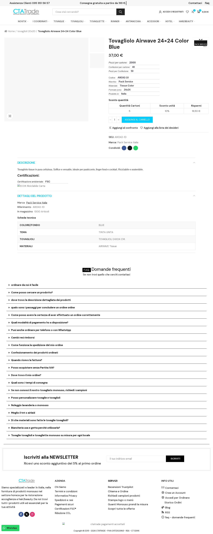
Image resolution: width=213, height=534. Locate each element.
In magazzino (25, 211)
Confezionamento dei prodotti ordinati (34, 352)
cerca (120, 12)
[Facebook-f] (21, 514)
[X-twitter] (26, 514)
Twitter (130, 148)
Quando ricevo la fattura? (26, 360)
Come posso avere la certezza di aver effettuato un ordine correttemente (55, 315)
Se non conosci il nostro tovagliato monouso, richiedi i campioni (49, 390)
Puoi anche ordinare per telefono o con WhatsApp (41, 330)
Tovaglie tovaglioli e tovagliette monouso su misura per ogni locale (50, 435)
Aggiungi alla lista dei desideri (161, 127)
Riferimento (24, 207)
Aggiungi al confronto (125, 127)
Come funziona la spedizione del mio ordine (37, 345)
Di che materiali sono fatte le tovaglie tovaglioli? (39, 420)
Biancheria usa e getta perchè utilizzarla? (35, 427)
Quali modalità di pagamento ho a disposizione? (39, 322)
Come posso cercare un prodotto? (32, 292)
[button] (195, 3)
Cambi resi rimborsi (22, 337)
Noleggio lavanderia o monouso (30, 405)
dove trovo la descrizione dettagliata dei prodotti (41, 300)
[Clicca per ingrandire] (10, 116)
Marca (21, 202)
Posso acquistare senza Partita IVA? (32, 367)
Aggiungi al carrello (137, 119)
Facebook (124, 148)
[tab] (106, 285)
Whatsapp (135, 148)
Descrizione (26, 163)
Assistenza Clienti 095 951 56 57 (30, 3)
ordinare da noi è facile (24, 285)
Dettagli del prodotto (34, 196)
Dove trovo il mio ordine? (26, 375)
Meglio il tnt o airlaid (23, 412)
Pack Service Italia (127, 142)
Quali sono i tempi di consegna (29, 382)
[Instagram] (32, 514)
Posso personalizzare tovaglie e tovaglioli (35, 397)
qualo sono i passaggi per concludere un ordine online (43, 307)
